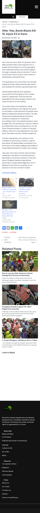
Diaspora (5, 467)
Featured (5, 232)
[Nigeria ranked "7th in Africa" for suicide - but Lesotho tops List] (9, 182)
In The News (13, 232)
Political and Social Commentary (14, 441)
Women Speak (7, 471)
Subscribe (22, 17)
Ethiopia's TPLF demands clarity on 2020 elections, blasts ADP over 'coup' (9, 214)
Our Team (6, 486)
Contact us (6, 490)
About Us (5, 483)
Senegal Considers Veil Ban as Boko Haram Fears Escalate (25, 190)
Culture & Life (7, 448)
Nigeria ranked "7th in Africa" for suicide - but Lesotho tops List (9, 190)
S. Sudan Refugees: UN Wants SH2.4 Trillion (19, 340)
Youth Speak (7, 475)
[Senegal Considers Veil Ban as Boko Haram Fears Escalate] (26, 182)
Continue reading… (9, 172)
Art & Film (5, 452)
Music (4, 455)
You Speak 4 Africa (9, 464)
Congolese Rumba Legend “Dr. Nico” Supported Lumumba (17, 308)
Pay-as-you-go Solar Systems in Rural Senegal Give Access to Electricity (17, 274)
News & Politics (7, 434)
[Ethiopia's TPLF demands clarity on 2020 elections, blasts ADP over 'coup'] (9, 204)
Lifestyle (5, 445)
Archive (5, 494)
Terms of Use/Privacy (10, 497)
